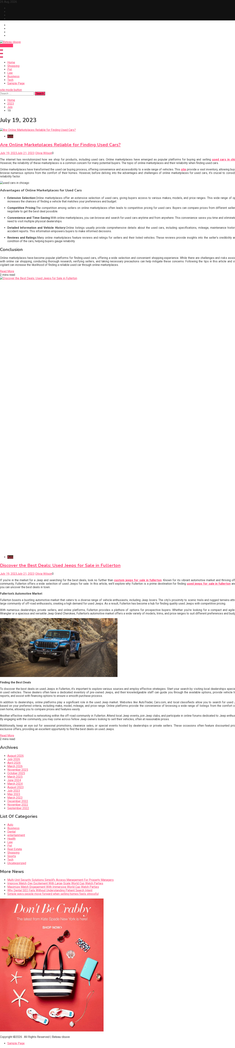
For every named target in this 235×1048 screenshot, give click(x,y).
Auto (10, 136)
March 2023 (15, 797)
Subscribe (6, 45)
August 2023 (15, 787)
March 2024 (15, 783)
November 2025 (17, 769)
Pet (9, 69)
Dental (11, 831)
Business (13, 76)
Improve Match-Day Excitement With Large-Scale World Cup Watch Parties (55, 883)
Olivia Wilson (43, 153)
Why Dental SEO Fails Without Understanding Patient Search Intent (49, 890)
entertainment (16, 835)
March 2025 (15, 776)
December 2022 (17, 801)
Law (10, 73)
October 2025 (16, 773)
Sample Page (16, 83)
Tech (10, 80)
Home (11, 62)
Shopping (13, 66)
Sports (11, 856)
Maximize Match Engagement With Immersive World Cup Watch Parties (53, 887)
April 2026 (14, 762)
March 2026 (15, 766)
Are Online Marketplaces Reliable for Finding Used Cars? (60, 145)
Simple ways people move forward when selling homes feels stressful (53, 894)
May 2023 (13, 794)
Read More (7, 271)
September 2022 (18, 808)
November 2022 (17, 804)
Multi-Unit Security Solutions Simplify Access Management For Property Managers (60, 880)
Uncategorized (16, 863)
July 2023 (13, 790)
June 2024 (14, 780)
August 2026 (15, 756)
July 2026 (13, 759)
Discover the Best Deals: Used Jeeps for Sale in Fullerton (60, 565)
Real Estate (14, 849)
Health (11, 838)
